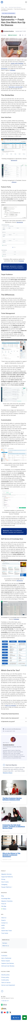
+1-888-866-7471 (5, 1000)
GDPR (3, 925)
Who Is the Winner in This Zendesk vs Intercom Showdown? (11, 854)
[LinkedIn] (20, 35)
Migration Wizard (7, 772)
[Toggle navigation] (26, 2)
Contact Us (4, 923)
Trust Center (4, 933)
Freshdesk (12, 70)
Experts (3, 920)
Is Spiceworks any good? (8, 721)
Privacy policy (5, 977)
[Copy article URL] (25, 35)
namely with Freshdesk (17, 63)
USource (14, 182)
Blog (2, 896)
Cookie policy (5, 980)
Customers (4, 955)
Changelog (4, 884)
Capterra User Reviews (7, 963)
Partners (4, 943)
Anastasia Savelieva (8, 745)
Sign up (17, 1017)
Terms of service (5, 982)
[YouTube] (4, 1012)
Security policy (5, 974)
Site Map (3, 906)
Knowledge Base (5, 898)
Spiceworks (4, 68)
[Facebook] (2, 1012)
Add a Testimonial (6, 958)
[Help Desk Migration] (2, 991)
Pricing (3, 879)
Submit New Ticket (6, 930)
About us (3, 917)
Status (3, 909)
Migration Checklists (6, 901)
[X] (23, 35)
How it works (5, 882)
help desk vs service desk (16, 87)
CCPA (3, 928)
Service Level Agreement (8, 985)
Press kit (3, 903)
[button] (7, 31)
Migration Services (6, 874)
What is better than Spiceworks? (10, 718)
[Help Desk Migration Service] (4, 765)
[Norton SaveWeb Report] (4, 1008)
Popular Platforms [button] (6, 887)
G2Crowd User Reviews (7, 966)
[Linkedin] (7, 1012)
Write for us (5, 945)
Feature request (5, 960)
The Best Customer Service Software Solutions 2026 (12, 799)
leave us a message (10, 705)
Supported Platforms (7, 876)
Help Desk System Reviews (8, 13)
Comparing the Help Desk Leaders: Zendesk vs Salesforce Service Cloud (14, 826)
